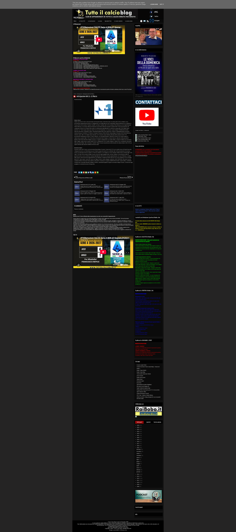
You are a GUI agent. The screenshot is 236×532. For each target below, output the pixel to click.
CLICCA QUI (125, 527)
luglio (138, 459)
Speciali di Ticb (108, 21)
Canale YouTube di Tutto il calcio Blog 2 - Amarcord (148, 366)
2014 (138, 474)
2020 (138, 437)
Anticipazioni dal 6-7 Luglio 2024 (117, 197)
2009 (138, 484)
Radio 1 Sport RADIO (141, 370)
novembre (139, 451)
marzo (138, 467)
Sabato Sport (140, 379)
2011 (138, 480)
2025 (138, 427)
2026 (138, 425)
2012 (138, 478)
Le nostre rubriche (118, 21)
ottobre (138, 453)
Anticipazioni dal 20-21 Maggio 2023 (118, 184)
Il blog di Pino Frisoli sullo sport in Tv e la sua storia (148, 389)
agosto (138, 457)
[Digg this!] (88, 172)
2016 (138, 445)
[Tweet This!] (81, 172)
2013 (138, 476)
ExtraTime (139, 382)
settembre (139, 455)
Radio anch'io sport (141, 377)
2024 (138, 429)
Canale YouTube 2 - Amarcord (142, 130)
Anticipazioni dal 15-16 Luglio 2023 (88, 184)
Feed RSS (148, 21)
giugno (138, 461)
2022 (138, 433)
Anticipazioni (79, 93)
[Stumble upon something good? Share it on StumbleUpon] (86, 172)
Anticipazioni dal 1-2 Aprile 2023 (117, 191)
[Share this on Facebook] (79, 172)
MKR (118, 530)
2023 (138, 431)
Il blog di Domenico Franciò (143, 393)
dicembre (139, 449)
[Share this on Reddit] (95, 172)
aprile (138, 465)
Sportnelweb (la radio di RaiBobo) (144, 384)
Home (75, 93)
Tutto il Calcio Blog (112, 521)
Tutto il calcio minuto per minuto (144, 373)
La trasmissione (91, 21)
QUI (126, 526)
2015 (138, 447)
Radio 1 (138, 368)
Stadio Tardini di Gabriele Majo (143, 388)
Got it (162, 4)
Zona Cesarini (140, 375)
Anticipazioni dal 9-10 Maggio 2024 (88, 191)
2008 (138, 486)
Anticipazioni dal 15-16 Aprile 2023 (87, 197)
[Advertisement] (95, 167)
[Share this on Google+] (84, 172)
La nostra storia (128, 21)
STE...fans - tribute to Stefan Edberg (145, 395)
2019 (138, 439)
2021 (138, 435)
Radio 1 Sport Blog (141, 372)
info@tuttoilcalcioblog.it (141, 155)
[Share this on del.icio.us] (91, 172)
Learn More (154, 4)
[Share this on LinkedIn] (93, 172)
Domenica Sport (140, 381)
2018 (138, 441)
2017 (138, 443)
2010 (138, 482)
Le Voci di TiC (82, 21)
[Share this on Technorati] (97, 172)
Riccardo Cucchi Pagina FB (143, 386)
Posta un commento (78, 209)
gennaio (138, 471)
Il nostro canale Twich (141, 365)
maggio (138, 463)
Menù (75, 21)
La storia (100, 21)
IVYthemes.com (123, 530)
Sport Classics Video (141, 391)
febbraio (138, 469)
